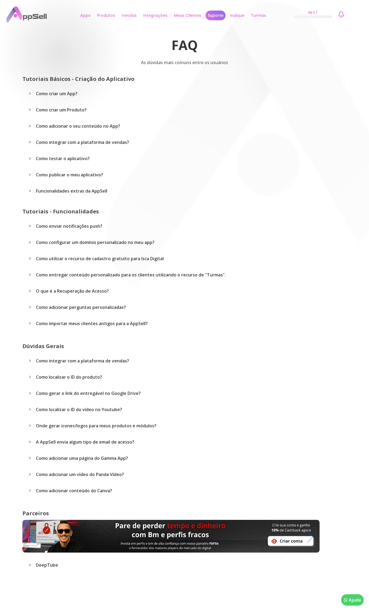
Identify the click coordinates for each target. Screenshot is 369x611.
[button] (32, 537)
